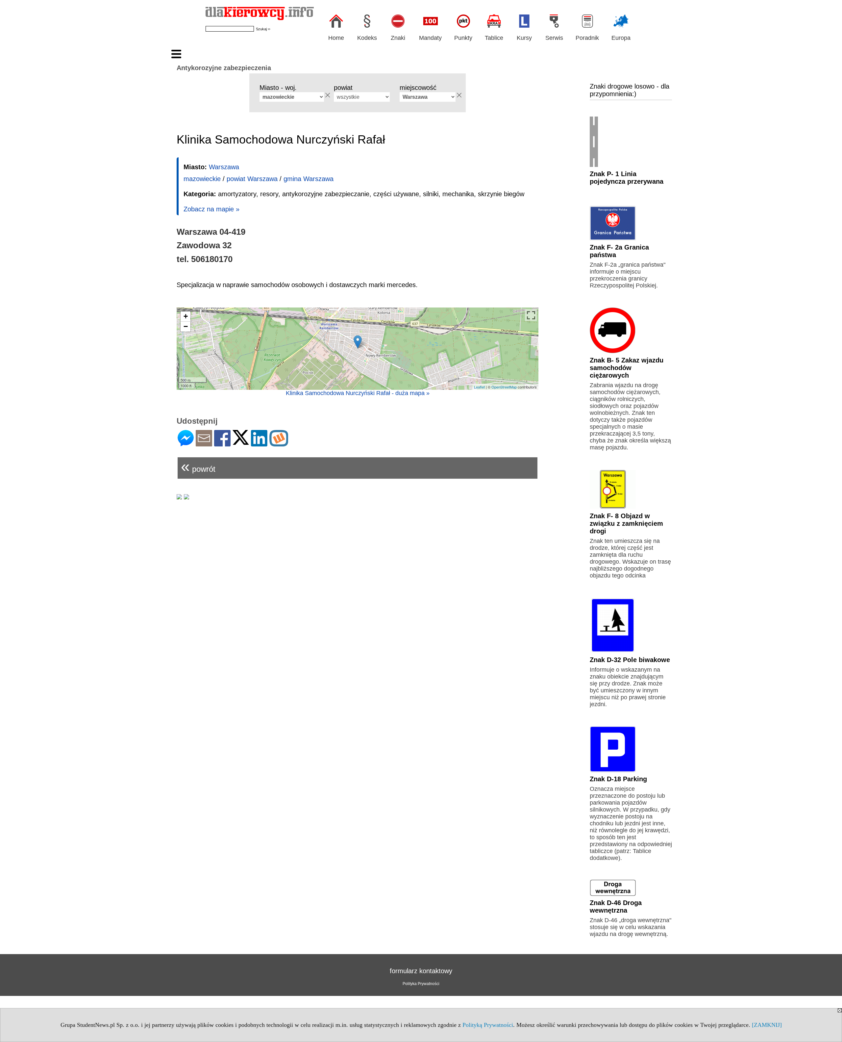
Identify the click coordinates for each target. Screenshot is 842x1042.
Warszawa (224, 167)
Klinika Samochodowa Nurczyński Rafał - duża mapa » (358, 393)
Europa (621, 38)
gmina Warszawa (309, 178)
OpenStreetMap (504, 386)
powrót (198, 466)
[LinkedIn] (259, 443)
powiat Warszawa (252, 178)
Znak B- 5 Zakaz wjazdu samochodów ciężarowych (626, 368)
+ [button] (186, 316)
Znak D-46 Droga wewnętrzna (616, 906)
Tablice (494, 38)
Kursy (524, 38)
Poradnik (587, 38)
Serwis (554, 38)
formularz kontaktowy (421, 971)
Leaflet (479, 386)
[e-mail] (204, 443)
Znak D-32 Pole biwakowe (630, 659)
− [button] (186, 326)
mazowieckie (202, 178)
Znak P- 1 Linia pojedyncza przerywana (626, 177)
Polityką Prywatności (487, 1025)
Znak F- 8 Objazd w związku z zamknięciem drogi (626, 523)
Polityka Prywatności (421, 983)
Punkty (463, 38)
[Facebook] (222, 443)
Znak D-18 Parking (618, 779)
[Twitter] (241, 442)
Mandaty (430, 38)
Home (336, 38)
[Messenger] (186, 443)
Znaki (398, 38)
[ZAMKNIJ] (767, 1025)
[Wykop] (278, 443)
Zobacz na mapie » (211, 209)
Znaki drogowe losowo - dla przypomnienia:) (629, 90)
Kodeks (367, 38)
